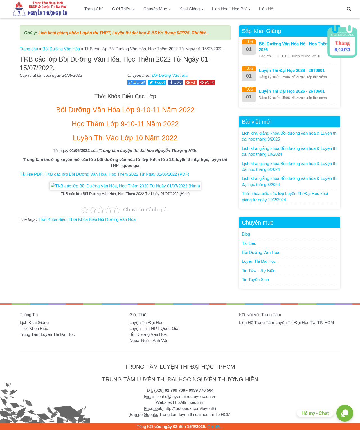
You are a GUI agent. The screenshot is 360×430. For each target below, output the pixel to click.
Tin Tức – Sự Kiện (258, 270)
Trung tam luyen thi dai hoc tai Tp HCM (195, 414)
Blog (246, 234)
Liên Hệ (266, 8)
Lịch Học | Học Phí (230, 8)
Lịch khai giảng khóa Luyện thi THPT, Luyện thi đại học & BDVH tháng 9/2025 (113, 32)
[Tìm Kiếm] (349, 8)
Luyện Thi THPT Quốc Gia (153, 328)
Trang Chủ (94, 8)
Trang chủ (29, 48)
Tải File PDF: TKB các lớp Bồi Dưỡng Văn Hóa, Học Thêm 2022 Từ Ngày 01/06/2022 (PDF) (104, 174)
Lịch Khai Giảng (34, 322)
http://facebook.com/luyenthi (190, 408)
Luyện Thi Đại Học (259, 261)
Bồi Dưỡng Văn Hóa (61, 48)
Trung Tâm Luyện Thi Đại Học (47, 334)
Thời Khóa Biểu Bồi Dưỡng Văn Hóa (102, 219)
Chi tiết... (200, 32)
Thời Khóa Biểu (52, 219)
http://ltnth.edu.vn (188, 402)
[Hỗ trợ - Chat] (344, 413)
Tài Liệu (249, 243)
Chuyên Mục (155, 8)
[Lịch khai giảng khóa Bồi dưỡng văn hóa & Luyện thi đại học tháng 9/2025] (342, 41)
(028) (169, 390)
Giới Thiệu (122, 8)
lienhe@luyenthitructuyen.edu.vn (186, 396)
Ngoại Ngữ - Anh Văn (148, 340)
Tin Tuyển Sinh (255, 279)
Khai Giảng (190, 8)
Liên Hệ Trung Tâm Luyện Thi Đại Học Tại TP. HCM (286, 322)
